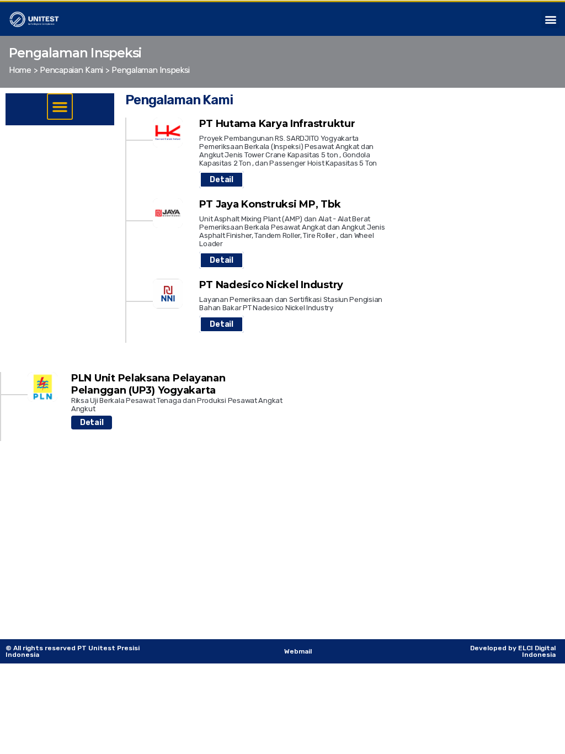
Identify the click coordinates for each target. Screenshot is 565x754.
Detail (221, 179)
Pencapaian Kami (71, 70)
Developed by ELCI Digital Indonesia (513, 651)
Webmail (298, 651)
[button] (550, 19)
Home (20, 70)
